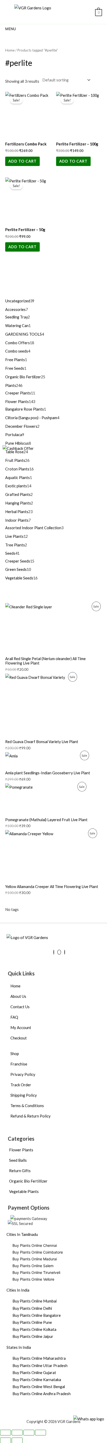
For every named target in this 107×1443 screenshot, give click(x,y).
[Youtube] (59, 952)
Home (10, 50)
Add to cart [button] (22, 161)
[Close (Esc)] (40, 1432)
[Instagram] (64, 952)
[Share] (28, 1432)
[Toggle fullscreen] (17, 1432)
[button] (77, 13)
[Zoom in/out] (5, 1432)
